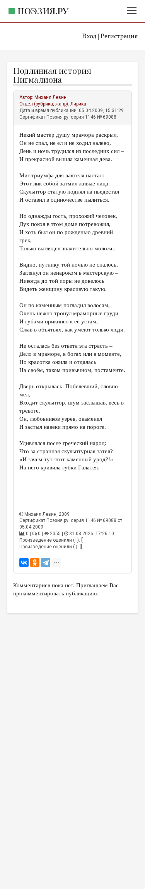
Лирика (78, 104)
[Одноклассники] (34, 562)
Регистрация (119, 36)
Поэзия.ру (42, 11)
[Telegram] (45, 562)
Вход (89, 36)
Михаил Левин (50, 97)
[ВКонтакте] (24, 562)
